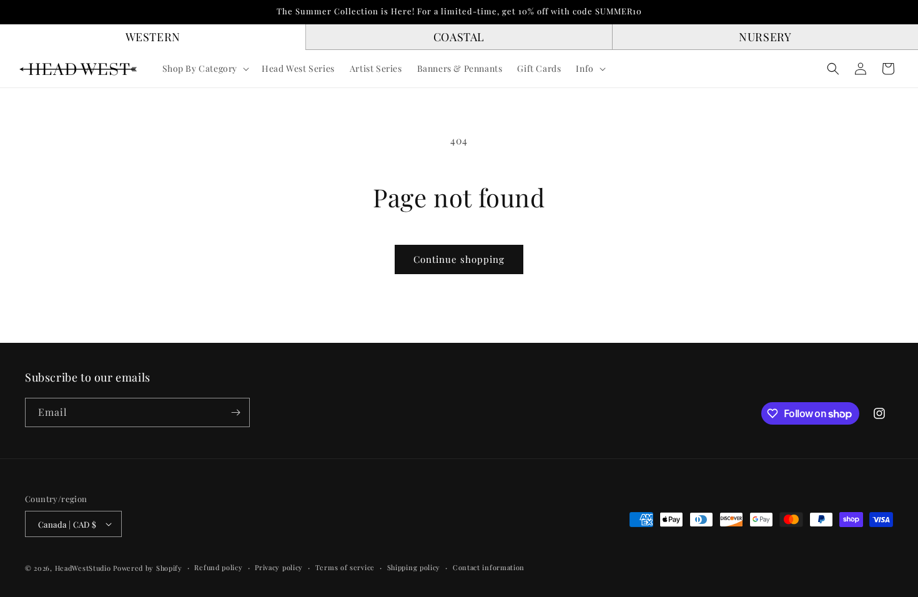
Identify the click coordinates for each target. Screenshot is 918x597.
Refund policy (218, 567)
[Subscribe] (235, 412)
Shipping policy (414, 567)
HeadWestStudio (83, 568)
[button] (205, 69)
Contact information (489, 567)
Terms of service (345, 567)
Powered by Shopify (147, 568)
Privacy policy (279, 567)
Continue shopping (459, 259)
